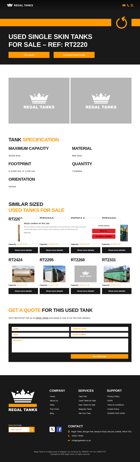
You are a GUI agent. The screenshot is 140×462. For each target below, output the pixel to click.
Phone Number (79, 335)
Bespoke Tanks (85, 409)
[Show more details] (23, 275)
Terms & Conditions (115, 405)
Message (17, 340)
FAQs (52, 405)
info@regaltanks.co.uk (81, 440)
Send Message (99, 356)
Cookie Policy (113, 409)
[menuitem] (62, 397)
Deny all (103, 231)
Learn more (27, 232)
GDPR (110, 401)
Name (15, 329)
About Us (54, 401)
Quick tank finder (15, 425)
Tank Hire (83, 396)
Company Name (79, 329)
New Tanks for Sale (87, 405)
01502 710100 (42, 318)
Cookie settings (103, 225)
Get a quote (29, 55)
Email (16, 335)
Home (52, 396)
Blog (52, 413)
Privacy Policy (113, 396)
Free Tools (54, 409)
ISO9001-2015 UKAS (116, 413)
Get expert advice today (74, 55)
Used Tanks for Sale (87, 401)
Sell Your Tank (85, 413)
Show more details (23, 250)
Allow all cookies (104, 236)
